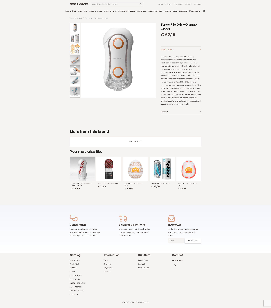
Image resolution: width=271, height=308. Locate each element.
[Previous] (72, 174)
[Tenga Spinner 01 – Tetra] (162, 169)
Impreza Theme (130, 302)
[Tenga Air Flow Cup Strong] (108, 169)
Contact (197, 4)
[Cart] (203, 11)
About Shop (143, 260)
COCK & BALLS (76, 275)
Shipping (168, 4)
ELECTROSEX (75, 279)
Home (72, 18)
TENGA (79, 18)
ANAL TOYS (74, 264)
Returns (188, 4)
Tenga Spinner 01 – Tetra (160, 183)
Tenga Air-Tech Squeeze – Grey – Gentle (82, 184)
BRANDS (73, 268)
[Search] (140, 4)
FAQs (160, 4)
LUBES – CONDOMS (78, 283)
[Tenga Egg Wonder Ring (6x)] (135, 169)
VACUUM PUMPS (76, 290)
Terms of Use (143, 268)
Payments (178, 4)
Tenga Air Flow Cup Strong (108, 183)
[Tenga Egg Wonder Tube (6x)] (188, 169)
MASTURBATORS (76, 287)
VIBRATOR (74, 294)
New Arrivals (75, 260)
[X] (175, 265)
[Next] (199, 174)
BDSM (72, 271)
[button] (189, 11)
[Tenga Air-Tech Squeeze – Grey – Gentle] (82, 169)
